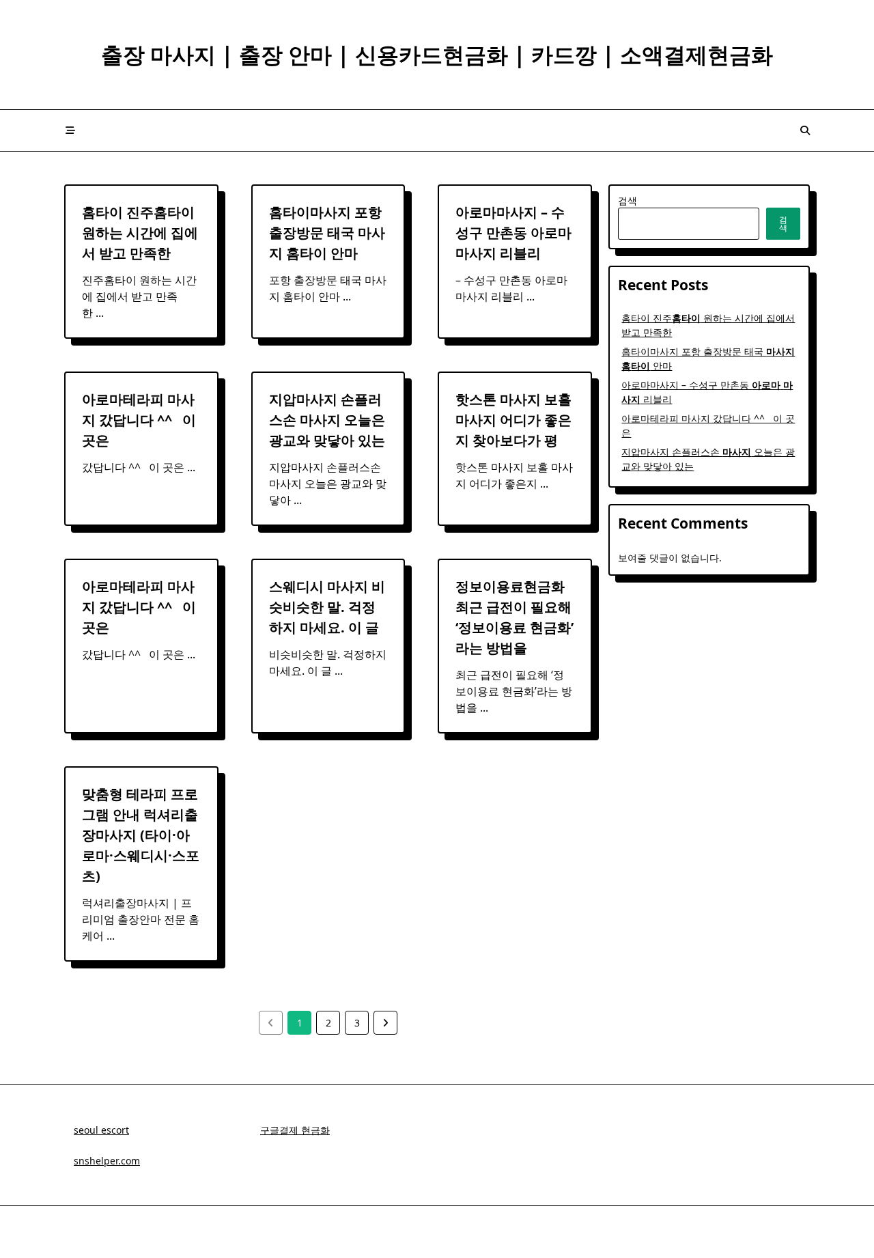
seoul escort (101, 1129)
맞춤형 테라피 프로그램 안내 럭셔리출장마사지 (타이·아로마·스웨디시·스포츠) (140, 835)
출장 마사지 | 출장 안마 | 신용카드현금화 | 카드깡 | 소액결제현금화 (437, 54)
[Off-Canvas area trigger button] (70, 130)
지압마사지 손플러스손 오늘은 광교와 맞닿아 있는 (327, 419)
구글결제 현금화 (295, 1129)
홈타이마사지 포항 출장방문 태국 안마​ (327, 232)
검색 (627, 200)
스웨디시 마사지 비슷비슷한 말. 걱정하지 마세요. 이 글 (327, 607)
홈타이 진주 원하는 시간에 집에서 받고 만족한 (140, 232)
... (100, 312)
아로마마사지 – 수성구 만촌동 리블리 (513, 232)
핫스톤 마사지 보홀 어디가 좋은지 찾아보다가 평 (513, 419)
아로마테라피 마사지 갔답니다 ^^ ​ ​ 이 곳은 (139, 419)
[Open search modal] (805, 130)
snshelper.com (107, 1160)
